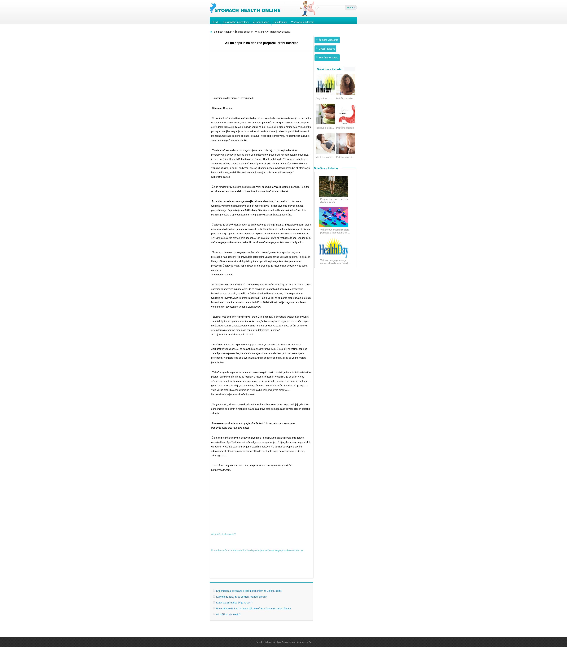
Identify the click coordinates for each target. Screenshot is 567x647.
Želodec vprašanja (328, 40)
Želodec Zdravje (243, 32)
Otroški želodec (327, 49)
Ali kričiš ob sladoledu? (223, 534)
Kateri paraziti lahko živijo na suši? (234, 602)
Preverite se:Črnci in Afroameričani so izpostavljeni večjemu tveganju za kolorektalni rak (257, 550)
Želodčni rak (280, 22)
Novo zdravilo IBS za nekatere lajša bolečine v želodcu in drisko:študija (253, 608)
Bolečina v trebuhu (280, 32)
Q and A (262, 32)
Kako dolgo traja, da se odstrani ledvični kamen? (241, 596)
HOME (215, 22)
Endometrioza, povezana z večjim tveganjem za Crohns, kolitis (249, 591)
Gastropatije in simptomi (236, 22)
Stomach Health (222, 32)
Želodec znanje (261, 22)
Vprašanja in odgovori (302, 22)
